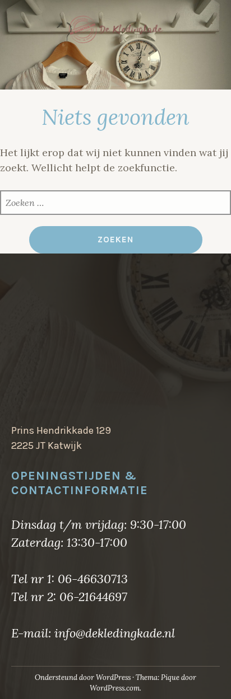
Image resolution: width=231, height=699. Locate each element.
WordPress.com (115, 688)
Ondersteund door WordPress (83, 677)
